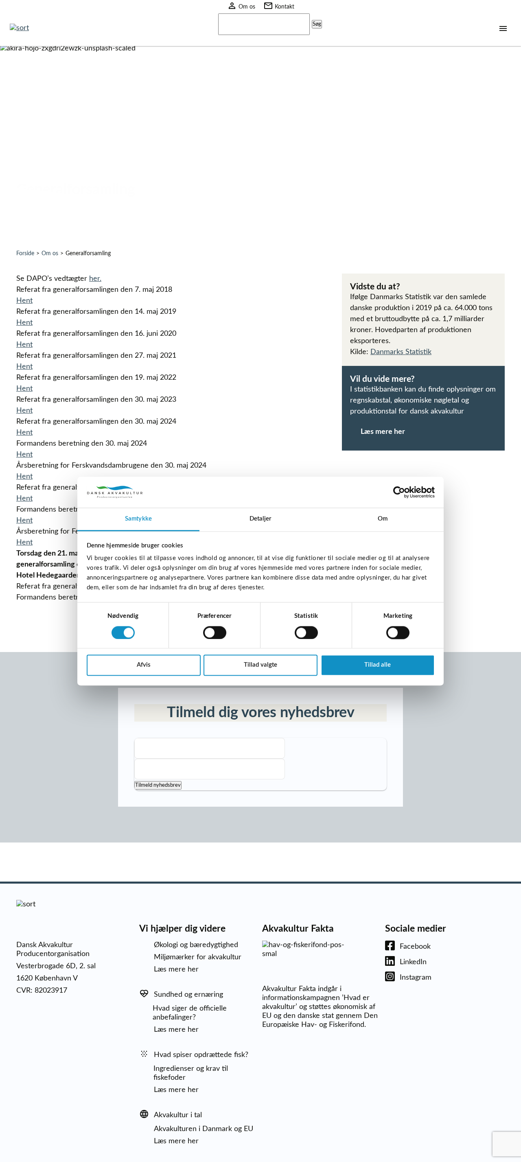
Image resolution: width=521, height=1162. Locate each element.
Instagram (415, 977)
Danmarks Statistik (400, 352)
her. (95, 278)
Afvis (144, 665)
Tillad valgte (260, 665)
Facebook (415, 946)
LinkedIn (413, 962)
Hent (24, 300)
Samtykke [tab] (138, 519)
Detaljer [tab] (261, 519)
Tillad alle (377, 665)
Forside (25, 253)
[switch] (214, 632)
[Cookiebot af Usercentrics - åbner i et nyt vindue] (399, 492)
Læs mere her (383, 431)
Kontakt (284, 7)
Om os (247, 7)
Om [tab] (382, 519)
